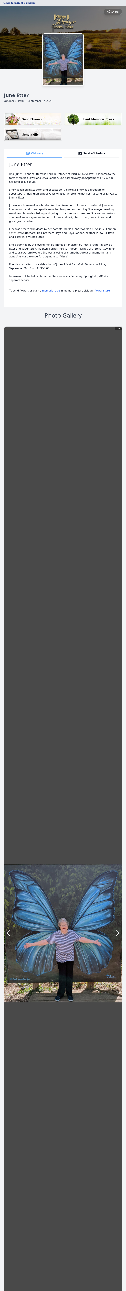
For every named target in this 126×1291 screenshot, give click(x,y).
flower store (102, 290)
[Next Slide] (117, 933)
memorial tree (51, 290)
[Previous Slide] (8, 933)
